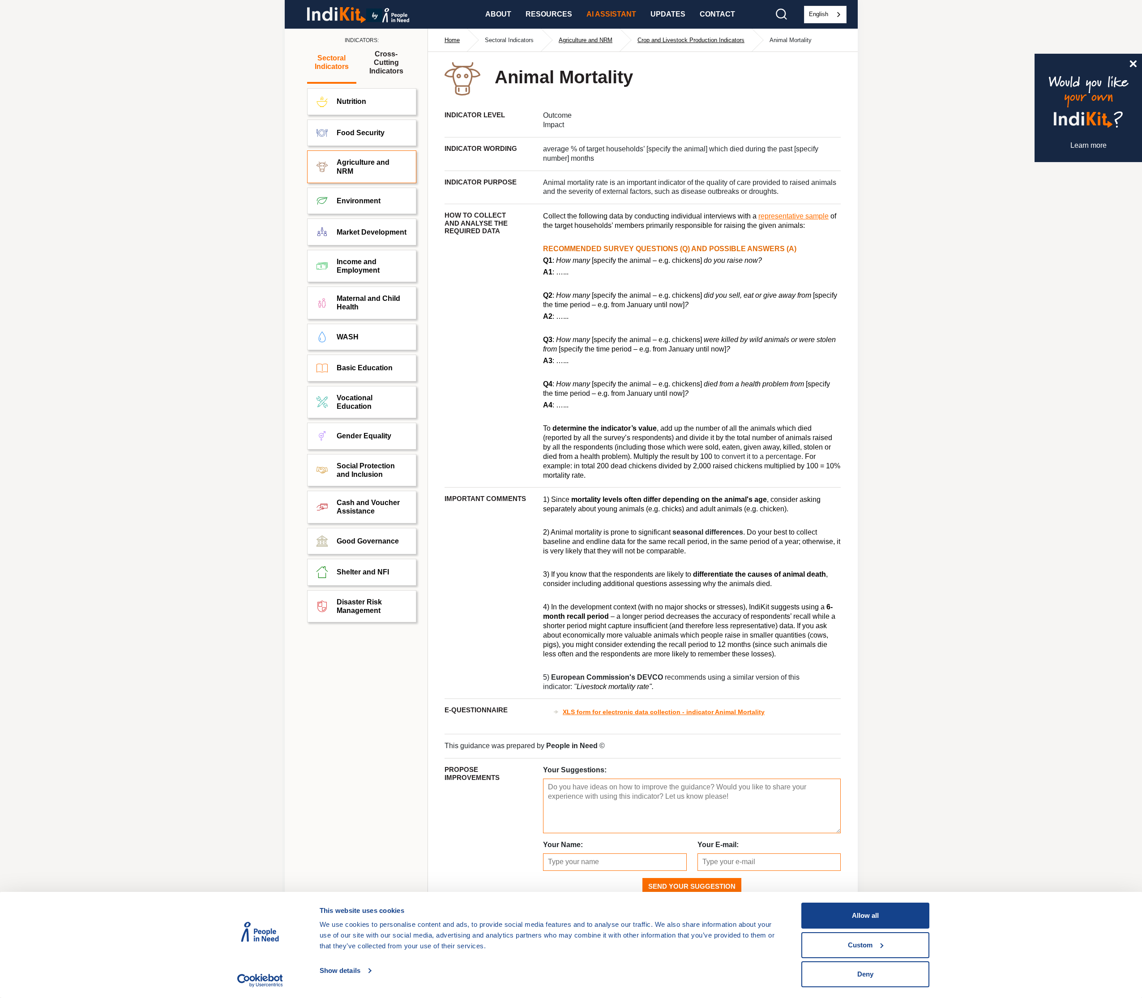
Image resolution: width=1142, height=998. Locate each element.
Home (452, 40)
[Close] (1133, 62)
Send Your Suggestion (692, 886)
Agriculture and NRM (585, 40)
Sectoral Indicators (332, 62)
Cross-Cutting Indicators (386, 62)
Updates (667, 14)
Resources (549, 14)
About (498, 14)
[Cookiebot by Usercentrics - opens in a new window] (260, 980)
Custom (860, 945)
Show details (340, 970)
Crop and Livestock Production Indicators (690, 40)
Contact (717, 14)
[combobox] (825, 14)
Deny (865, 974)
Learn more (1088, 145)
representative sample (793, 216)
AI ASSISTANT (611, 14)
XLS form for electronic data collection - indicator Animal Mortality (664, 711)
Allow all (865, 915)
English (818, 14)
